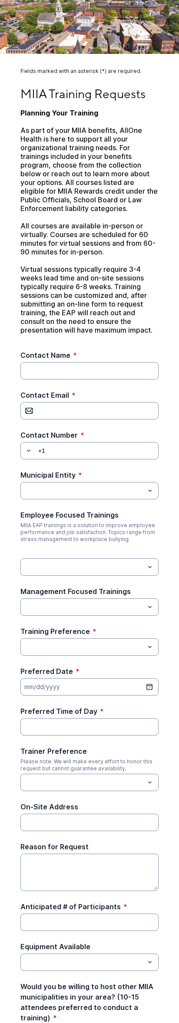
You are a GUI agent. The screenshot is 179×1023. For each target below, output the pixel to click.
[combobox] (89, 490)
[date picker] (149, 687)
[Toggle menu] (150, 491)
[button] (27, 451)
